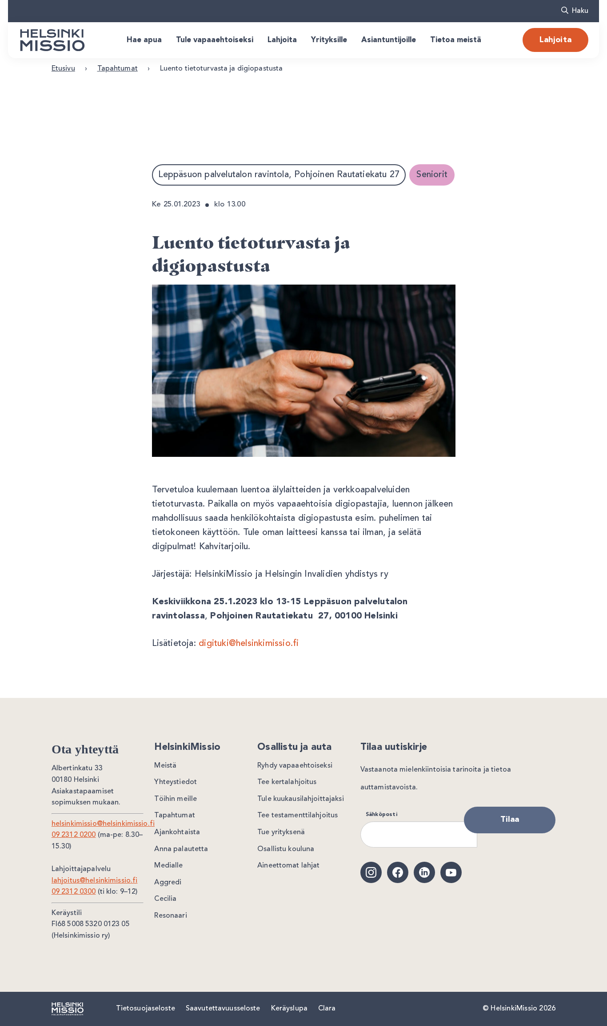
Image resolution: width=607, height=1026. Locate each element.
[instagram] (371, 872)
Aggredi (167, 882)
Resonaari (170, 915)
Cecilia (165, 899)
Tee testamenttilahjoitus (297, 815)
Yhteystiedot (175, 782)
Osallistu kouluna (285, 849)
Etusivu (63, 68)
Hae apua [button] (144, 40)
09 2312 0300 (74, 891)
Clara (327, 1008)
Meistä (165, 765)
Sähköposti (381, 814)
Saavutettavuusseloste (223, 1008)
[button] (575, 11)
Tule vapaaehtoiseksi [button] (214, 40)
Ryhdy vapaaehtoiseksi (294, 765)
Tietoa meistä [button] (455, 40)
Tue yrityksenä (281, 832)
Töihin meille (175, 799)
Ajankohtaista (177, 832)
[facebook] (397, 872)
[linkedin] (424, 872)
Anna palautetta (181, 849)
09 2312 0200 (74, 835)
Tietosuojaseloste (145, 1008)
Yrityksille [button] (329, 40)
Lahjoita (555, 40)
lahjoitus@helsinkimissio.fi (95, 880)
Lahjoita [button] (282, 40)
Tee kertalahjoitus (286, 782)
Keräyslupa (289, 1008)
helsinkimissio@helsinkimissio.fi (103, 824)
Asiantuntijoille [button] (388, 40)
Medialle (168, 865)
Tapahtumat (117, 68)
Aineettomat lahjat (288, 865)
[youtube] (451, 872)
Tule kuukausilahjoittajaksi (300, 799)
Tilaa (509, 820)
